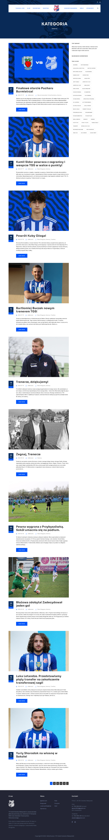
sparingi (93, 119)
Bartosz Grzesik (92, 68)
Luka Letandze (87, 105)
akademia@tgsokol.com (78, 818)
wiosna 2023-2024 (85, 126)
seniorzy (85, 119)
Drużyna (46, 8)
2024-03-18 (21, 760)
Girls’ (82, 8)
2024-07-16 (21, 239)
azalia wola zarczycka (78, 68)
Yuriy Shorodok (90, 129)
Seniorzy (59, 95)
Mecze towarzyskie (42, 95)
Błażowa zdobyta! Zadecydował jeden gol (39, 604)
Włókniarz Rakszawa (78, 129)
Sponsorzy (90, 8)
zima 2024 (75, 132)
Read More (22, 109)
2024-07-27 (21, 95)
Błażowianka (88, 71)
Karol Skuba (76, 88)
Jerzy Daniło (76, 81)
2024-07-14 (21, 385)
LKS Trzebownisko (86, 102)
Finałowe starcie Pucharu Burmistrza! (34, 89)
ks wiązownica (76, 98)
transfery (75, 126)
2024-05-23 (21, 458)
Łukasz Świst (93, 132)
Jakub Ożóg (87, 78)
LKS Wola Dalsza (77, 105)
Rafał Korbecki (76, 119)
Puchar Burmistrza (52, 95)
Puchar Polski (88, 115)
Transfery (53, 239)
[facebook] (97, 2)
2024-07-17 (21, 169)
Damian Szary (76, 75)
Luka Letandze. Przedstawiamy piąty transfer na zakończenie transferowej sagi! (38, 679)
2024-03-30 (21, 533)
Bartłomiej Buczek (77, 71)
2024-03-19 (21, 686)
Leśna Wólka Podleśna (88, 98)
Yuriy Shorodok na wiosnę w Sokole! (36, 754)
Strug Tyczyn (85, 122)
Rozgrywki (36, 8)
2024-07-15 (21, 315)
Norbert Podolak (87, 109)
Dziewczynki (86, 75)
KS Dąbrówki (87, 92)
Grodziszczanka (77, 78)
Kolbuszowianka (77, 92)
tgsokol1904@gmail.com (78, 808)
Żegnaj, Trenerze (28, 454)
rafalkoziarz (31, 95)
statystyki (75, 122)
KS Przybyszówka (77, 95)
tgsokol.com (19, 8)
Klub (28, 8)
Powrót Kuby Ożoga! (31, 236)
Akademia (75, 64)
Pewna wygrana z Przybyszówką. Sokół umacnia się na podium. (40, 528)
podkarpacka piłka (77, 112)
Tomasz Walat (95, 122)
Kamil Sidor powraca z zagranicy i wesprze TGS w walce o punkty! (40, 163)
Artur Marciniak (84, 64)
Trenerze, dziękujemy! (32, 382)
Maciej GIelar (76, 109)
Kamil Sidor (87, 85)
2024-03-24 (21, 609)
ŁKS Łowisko (84, 132)
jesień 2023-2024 (86, 81)
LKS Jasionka (76, 102)
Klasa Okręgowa (41, 169)
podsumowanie (88, 112)
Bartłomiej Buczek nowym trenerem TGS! (35, 309)
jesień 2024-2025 (77, 85)
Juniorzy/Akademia (70, 8)
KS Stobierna (88, 95)
